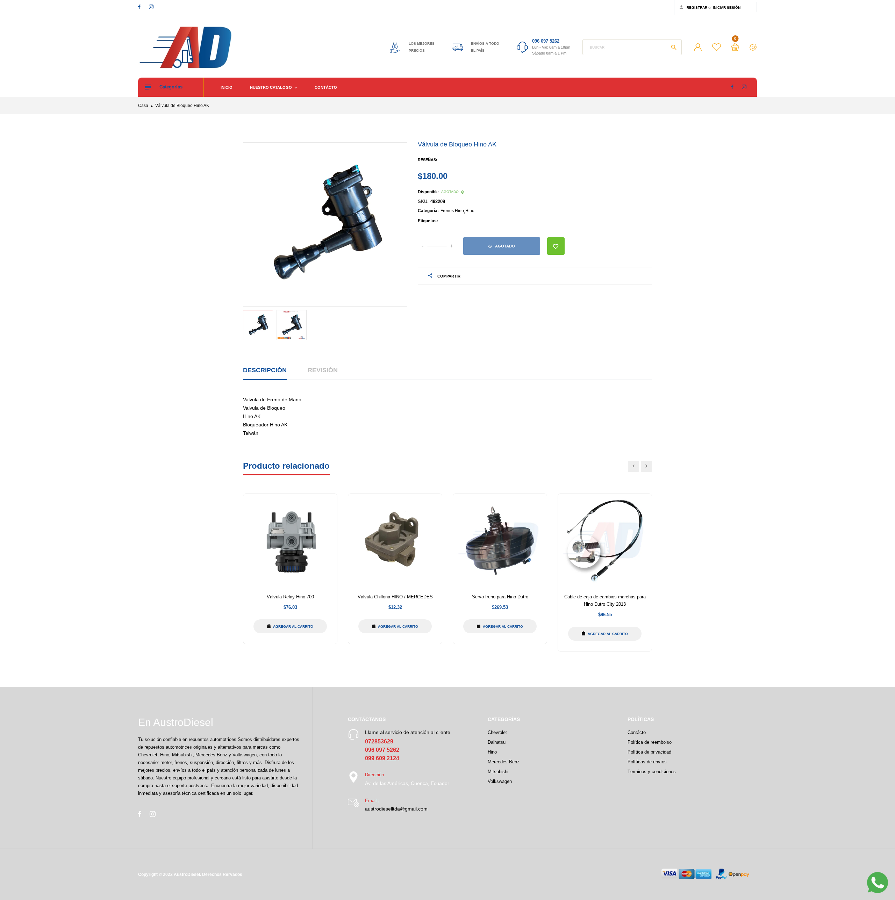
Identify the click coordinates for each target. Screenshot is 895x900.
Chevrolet (497, 732)
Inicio (226, 87)
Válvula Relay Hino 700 (290, 596)
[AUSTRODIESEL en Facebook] (139, 6)
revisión (323, 370)
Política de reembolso (650, 742)
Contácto (326, 87)
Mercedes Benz (504, 761)
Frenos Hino (452, 210)
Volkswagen (500, 781)
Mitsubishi (498, 771)
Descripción (265, 370)
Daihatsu (497, 742)
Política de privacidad (649, 752)
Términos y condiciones (652, 771)
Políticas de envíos (647, 761)
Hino (469, 210)
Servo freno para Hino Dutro (500, 596)
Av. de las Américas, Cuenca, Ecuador (407, 783)
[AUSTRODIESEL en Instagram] (151, 6)
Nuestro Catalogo (271, 87)
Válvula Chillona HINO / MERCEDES (395, 596)
